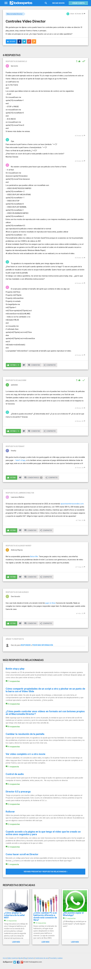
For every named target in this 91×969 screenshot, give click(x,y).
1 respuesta (13, 766)
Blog (25, 958)
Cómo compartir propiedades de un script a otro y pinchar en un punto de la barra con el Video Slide (45, 690)
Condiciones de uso (41, 958)
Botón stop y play (15, 668)
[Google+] (21, 962)
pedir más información (42, 645)
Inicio (4, 958)
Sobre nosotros (12, 958)
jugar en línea (50, 603)
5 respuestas (14, 784)
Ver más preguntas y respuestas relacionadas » (45, 872)
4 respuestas (14, 704)
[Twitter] (14, 962)
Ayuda (20, 958)
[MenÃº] (6, 3)
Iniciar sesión (58, 3)
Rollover (10, 811)
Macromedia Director (15, 14)
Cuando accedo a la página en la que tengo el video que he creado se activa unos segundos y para (43, 833)
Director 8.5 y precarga (18, 791)
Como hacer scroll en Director (22, 854)
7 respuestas (14, 681)
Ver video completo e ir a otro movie (25, 754)
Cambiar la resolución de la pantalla (25, 734)
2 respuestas (14, 804)
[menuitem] (19, 41)
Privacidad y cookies (56, 958)
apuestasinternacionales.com (72, 504)
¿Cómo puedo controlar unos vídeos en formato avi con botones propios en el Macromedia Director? (45, 712)
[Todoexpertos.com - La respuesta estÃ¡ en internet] (21, 3)
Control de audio (15, 774)
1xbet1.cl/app (20, 460)
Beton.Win (34, 556)
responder (26, 645)
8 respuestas (14, 726)
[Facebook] (18, 962)
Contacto (31, 958)
